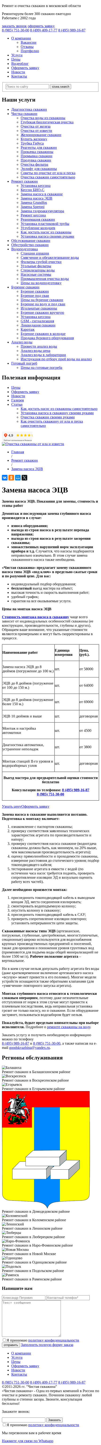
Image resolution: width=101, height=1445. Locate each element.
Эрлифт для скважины (39, 169)
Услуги (17, 55)
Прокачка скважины (37, 152)
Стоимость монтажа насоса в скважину (35, 617)
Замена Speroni (32, 207)
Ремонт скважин (24, 181)
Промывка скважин (36, 156)
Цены (15, 59)
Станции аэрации (35, 253)
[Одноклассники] (11, 477)
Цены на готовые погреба (41, 368)
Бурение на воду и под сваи (43, 304)
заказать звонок (14, 26)
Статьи (17, 404)
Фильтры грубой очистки (41, 262)
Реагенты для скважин (39, 148)
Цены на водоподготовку (41, 283)
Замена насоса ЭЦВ (36, 198)
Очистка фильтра (34, 164)
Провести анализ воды (39, 346)
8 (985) (15, 30)
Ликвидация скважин (38, 325)
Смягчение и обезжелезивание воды (50, 258)
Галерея (17, 400)
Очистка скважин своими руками (48, 417)
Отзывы (27, 47)
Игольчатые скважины (39, 308)
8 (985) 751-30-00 (50, 794)
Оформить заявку (25, 68)
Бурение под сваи (35, 296)
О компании (21, 38)
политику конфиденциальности (53, 1340)
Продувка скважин (36, 160)
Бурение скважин (25, 287)
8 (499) (43, 30)
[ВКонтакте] (5, 477)
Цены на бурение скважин (42, 300)
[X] (24, 477)
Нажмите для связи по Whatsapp (27, 1441)
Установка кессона (35, 186)
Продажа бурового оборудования (47, 338)
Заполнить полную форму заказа (47, 1345)
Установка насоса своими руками (47, 236)
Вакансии (28, 42)
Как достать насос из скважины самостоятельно (59, 409)
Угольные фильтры (36, 266)
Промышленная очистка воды (45, 279)
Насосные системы (36, 274)
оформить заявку (41, 26)
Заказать (54, 1420)
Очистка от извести (36, 131)
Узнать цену (11, 806)
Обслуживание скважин (30, 241)
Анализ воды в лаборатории (43, 355)
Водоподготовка (24, 249)
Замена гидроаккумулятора (42, 211)
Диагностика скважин (29, 109)
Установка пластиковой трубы (45, 224)
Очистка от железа (35, 126)
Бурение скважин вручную (42, 313)
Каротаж (28, 329)
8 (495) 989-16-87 (75, 790)
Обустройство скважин (30, 245)
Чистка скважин (24, 114)
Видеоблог (20, 64)
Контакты (19, 76)
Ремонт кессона (33, 215)
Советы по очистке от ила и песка (48, 173)
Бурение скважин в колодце (43, 334)
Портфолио (30, 51)
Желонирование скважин (41, 135)
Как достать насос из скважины (46, 232)
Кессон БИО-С (32, 190)
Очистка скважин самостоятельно (48, 177)
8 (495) (71, 30)
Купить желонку (34, 139)
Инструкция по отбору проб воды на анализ (56, 359)
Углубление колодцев (38, 228)
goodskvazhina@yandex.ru (29, 1048)
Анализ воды (21, 342)
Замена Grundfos (34, 203)
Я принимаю (43, 1340)
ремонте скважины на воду (68, 1027)
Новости (18, 72)
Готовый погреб (24, 363)
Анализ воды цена (35, 351)
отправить (11, 1345)
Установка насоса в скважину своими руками (57, 413)
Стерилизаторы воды (38, 270)
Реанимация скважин (38, 219)
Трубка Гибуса (32, 143)
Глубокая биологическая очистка (47, 122)
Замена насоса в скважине (42, 194)
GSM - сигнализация (37, 321)
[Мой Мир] (18, 477)
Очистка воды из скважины (43, 118)
